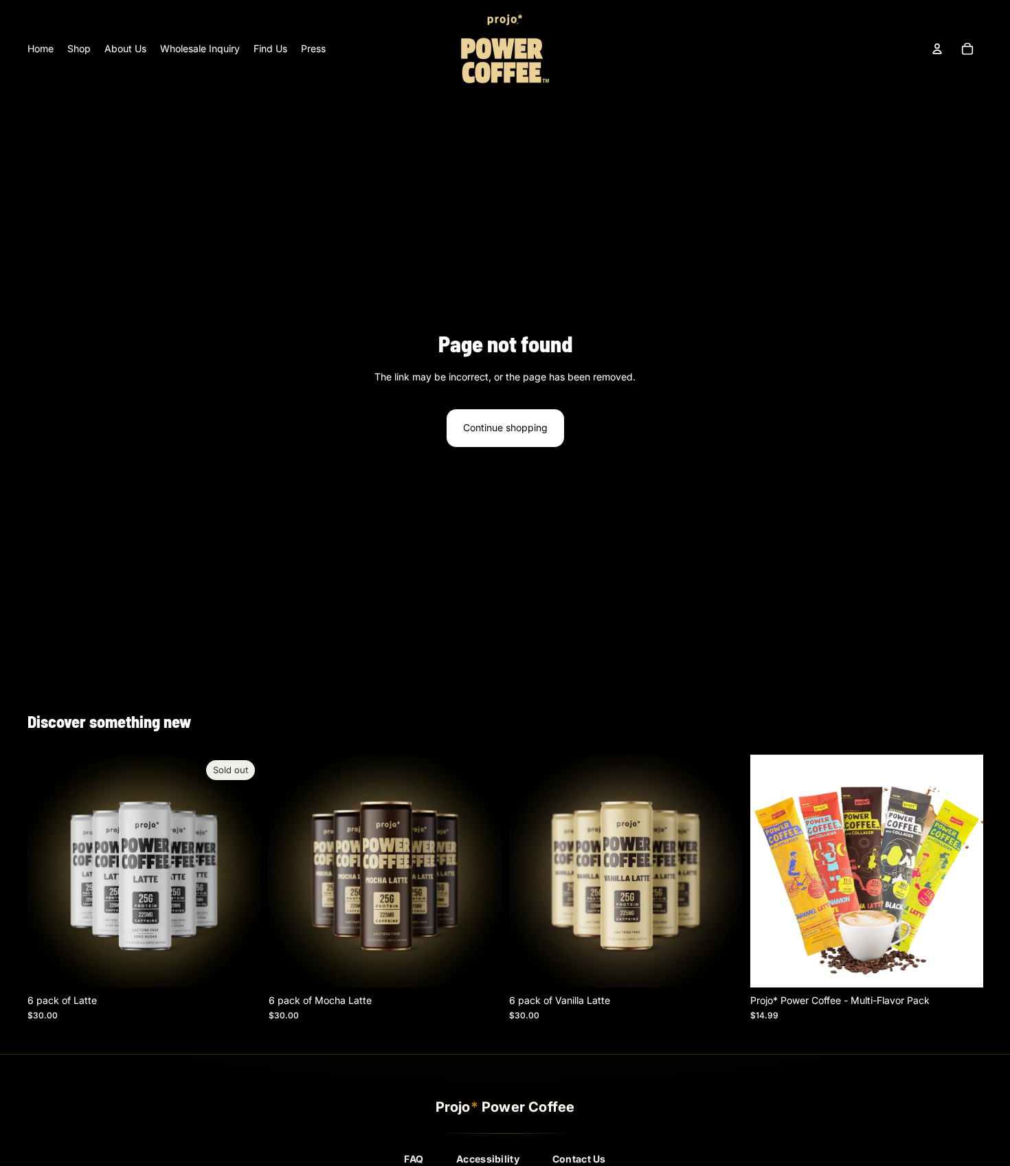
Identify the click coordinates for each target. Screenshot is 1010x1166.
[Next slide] (239, 871)
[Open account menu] (937, 49)
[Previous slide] (48, 871)
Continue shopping (505, 427)
